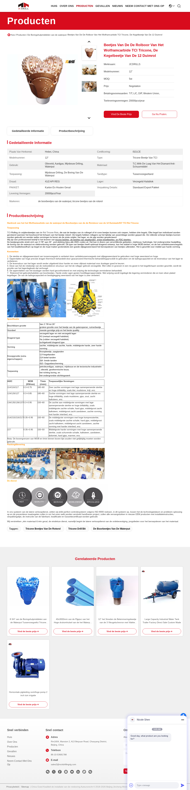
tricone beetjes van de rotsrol (43, 528)
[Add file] (131, 785)
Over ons (12, 742)
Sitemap (25, 787)
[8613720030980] (84, 772)
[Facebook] (60, 772)
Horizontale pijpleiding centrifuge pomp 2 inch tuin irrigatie (28, 694)
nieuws (117, 5)
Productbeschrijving (72, 130)
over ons (67, 5)
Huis (54, 5)
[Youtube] (72, 772)
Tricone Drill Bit (77, 528)
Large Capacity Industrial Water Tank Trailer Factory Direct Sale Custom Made (162, 621)
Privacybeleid (12, 787)
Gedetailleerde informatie (28, 130)
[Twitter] (54, 772)
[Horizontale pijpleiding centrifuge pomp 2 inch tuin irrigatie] (28, 664)
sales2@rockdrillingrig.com (63, 764)
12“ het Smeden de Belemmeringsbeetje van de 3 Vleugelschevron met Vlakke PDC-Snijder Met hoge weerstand (117, 621)
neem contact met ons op (144, 5)
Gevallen (12, 751)
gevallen (102, 5)
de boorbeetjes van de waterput (111, 528)
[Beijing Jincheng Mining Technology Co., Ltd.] (23, 5)
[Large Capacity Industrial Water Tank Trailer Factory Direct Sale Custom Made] (162, 591)
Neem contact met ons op (19, 763)
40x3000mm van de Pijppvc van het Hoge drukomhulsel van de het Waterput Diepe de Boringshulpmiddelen (73, 621)
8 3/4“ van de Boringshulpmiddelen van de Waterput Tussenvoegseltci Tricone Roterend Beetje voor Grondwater (28, 621)
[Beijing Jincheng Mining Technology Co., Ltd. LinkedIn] (78, 772)
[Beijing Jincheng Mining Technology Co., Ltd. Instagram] (66, 772)
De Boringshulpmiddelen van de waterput (46, 35)
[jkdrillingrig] (90, 772)
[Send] (182, 785)
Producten (21, 35)
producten (84, 5)
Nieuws (11, 756)
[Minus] (182, 720)
